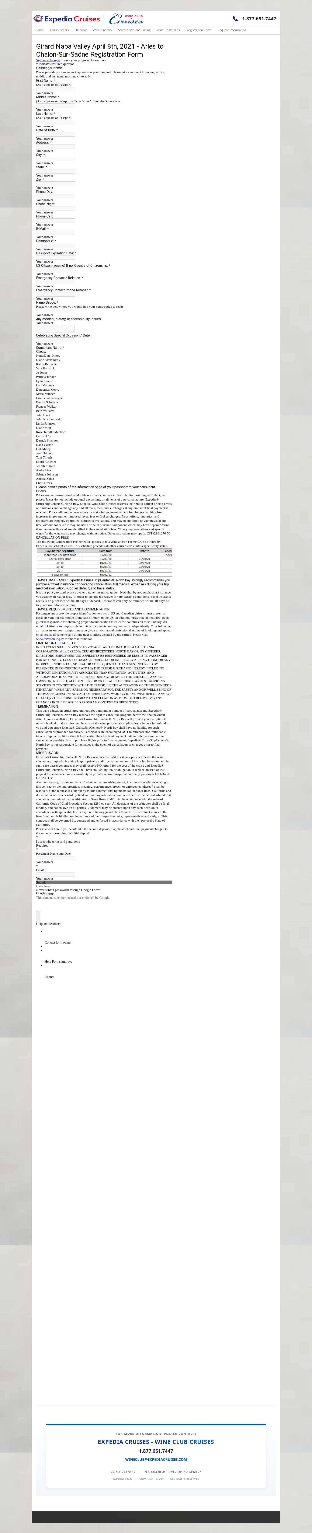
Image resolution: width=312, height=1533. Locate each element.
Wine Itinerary (102, 30)
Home (39, 30)
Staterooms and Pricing (134, 30)
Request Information (232, 30)
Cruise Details (59, 30)
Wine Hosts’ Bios (168, 30)
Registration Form (198, 30)
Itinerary (81, 30)
